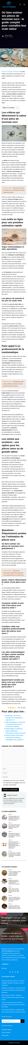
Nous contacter (6, 1032)
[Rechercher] (22, 1021)
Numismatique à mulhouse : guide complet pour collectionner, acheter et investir (15, 731)
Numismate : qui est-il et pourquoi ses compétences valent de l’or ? (14, 718)
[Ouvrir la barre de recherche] (20, 5)
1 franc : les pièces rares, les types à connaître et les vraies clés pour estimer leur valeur (14, 899)
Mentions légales (7, 1029)
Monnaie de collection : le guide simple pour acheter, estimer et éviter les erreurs (14, 907)
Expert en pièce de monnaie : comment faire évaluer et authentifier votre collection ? (15, 737)
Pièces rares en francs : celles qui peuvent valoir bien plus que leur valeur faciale (13, 890)
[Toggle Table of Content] (16, 108)
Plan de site (5, 1035)
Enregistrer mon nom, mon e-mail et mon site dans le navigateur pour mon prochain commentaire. (14, 783)
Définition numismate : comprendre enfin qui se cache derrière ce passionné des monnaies (14, 882)
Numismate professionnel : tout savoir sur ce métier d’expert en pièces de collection (14, 826)
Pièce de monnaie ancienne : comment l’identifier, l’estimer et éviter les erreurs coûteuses (14, 873)
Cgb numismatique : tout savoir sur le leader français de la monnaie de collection (15, 724)
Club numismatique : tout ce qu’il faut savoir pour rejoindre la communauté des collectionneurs (14, 818)
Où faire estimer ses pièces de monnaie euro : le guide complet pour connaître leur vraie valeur (14, 854)
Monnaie (4, 968)
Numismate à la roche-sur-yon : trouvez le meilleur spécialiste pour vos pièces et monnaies (14, 835)
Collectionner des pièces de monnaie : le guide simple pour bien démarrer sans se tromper (12, 936)
